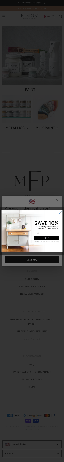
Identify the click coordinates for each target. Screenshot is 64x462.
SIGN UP (46, 238)
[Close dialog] (60, 212)
